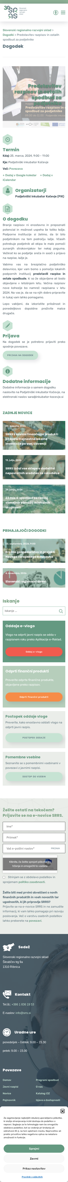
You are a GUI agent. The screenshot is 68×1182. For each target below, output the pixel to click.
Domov (7, 1080)
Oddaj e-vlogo (34, 652)
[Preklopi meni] (63, 12)
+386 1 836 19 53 (23, 1004)
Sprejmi (34, 1148)
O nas (39, 1086)
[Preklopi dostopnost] (55, 12)
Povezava (16, 168)
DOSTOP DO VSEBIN (34, 776)
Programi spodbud (47, 1080)
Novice (7, 1093)
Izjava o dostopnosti (48, 1100)
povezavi (35, 920)
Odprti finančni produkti (34, 697)
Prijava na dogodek (20, 355)
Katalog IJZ (43, 1093)
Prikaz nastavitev (34, 1168)
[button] (62, 1111)
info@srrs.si (23, 1012)
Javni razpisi (10, 1086)
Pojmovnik (9, 1100)
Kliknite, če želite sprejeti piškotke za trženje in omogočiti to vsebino (30, 864)
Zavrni (34, 1158)
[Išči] (61, 611)
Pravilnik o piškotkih (32, 1177)
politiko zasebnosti (31, 882)
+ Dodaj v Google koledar (20, 175)
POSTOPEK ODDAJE (34, 737)
